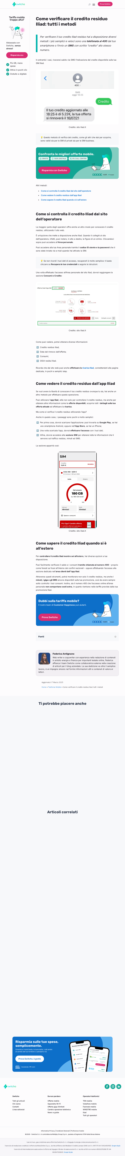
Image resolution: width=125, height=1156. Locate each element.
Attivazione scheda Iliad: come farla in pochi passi (31, 850)
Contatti (15, 1107)
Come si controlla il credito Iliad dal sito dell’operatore (66, 191)
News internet (26, 794)
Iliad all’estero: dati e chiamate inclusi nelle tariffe (30, 1007)
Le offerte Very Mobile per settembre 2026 (61, 737)
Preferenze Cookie (77, 1131)
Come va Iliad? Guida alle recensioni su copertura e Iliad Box (35, 868)
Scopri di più (116, 1146)
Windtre (24, 749)
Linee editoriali (18, 1109)
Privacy (48, 1131)
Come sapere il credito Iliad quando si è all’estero (64, 200)
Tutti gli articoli (18, 1101)
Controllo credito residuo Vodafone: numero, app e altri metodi (36, 933)
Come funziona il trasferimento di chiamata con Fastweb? (58, 789)
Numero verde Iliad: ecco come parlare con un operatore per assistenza (40, 951)
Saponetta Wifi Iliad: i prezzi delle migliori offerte (30, 989)
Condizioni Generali (63, 1131)
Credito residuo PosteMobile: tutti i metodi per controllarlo (34, 840)
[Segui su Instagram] (112, 1086)
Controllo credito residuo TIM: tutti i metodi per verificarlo (34, 924)
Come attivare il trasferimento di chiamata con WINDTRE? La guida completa (20, 740)
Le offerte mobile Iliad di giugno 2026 (25, 831)
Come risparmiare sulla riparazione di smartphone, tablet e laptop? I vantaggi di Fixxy (102, 740)
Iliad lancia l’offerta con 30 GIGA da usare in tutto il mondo (34, 822)
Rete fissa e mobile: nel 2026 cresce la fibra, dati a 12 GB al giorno (22, 788)
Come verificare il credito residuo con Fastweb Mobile (33, 877)
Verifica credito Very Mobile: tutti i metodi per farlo (31, 905)
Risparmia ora (16, 55)
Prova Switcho (105, 4)
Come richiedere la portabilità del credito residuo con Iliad (34, 1026)
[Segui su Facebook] (107, 1086)
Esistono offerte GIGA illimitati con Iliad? (26, 998)
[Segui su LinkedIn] (118, 1086)
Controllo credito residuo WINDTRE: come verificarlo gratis (35, 914)
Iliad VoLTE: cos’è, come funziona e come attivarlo (31, 859)
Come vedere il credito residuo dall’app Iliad (61, 195)
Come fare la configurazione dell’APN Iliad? (28, 942)
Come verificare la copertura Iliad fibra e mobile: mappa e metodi (38, 961)
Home (44, 687)
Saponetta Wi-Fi (54, 1104)
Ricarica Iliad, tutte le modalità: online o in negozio (31, 970)
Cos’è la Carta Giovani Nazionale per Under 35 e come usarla (102, 788)
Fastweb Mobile (65, 797)
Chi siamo (16, 1104)
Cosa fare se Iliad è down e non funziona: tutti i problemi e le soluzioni (39, 979)
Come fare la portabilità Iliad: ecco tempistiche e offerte (33, 1016)
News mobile (64, 742)
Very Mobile (53, 745)
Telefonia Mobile (54, 687)
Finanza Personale (105, 749)
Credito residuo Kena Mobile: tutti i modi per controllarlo (33, 896)
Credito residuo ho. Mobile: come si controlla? (29, 887)
